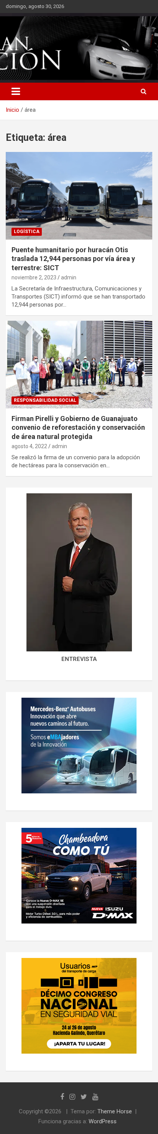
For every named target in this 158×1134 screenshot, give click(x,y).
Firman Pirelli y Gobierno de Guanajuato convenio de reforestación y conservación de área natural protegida (78, 427)
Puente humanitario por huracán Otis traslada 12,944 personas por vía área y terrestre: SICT (73, 259)
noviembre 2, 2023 (34, 277)
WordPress (103, 1121)
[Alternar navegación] (16, 91)
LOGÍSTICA (27, 231)
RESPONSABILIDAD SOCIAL (45, 400)
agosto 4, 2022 (29, 446)
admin (68, 277)
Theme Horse (114, 1111)
